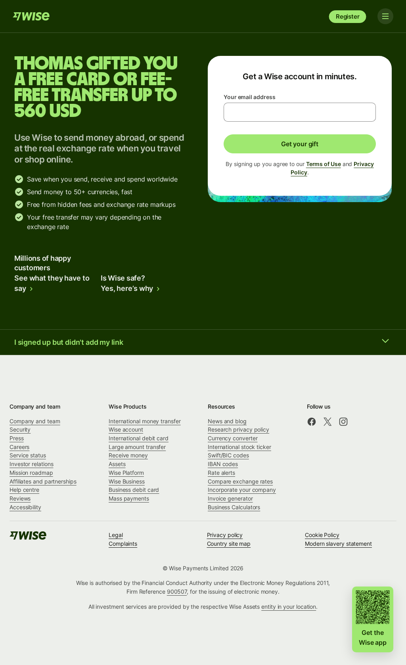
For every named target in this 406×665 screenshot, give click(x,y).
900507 (177, 591)
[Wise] (32, 16)
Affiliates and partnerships (43, 481)
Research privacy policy (238, 429)
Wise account (126, 429)
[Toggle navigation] (385, 16)
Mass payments (129, 498)
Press (17, 438)
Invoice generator (230, 498)
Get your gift (299, 144)
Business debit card (134, 489)
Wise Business (127, 481)
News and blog (227, 421)
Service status (28, 455)
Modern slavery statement (338, 543)
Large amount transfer (137, 446)
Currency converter (233, 438)
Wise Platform (126, 472)
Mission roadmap (31, 472)
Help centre (24, 489)
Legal (116, 534)
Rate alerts (221, 472)
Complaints (123, 543)
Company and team (35, 421)
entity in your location (288, 606)
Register (348, 16)
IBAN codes (223, 464)
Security (20, 429)
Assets (117, 464)
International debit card (139, 438)
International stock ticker (239, 446)
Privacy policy (225, 534)
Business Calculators (234, 507)
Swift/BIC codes (228, 455)
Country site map (229, 543)
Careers (19, 446)
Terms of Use (323, 164)
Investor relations (32, 464)
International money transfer (145, 421)
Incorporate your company (242, 489)
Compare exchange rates (240, 481)
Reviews (20, 498)
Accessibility (25, 507)
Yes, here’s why (127, 288)
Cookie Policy (322, 534)
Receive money (128, 455)
